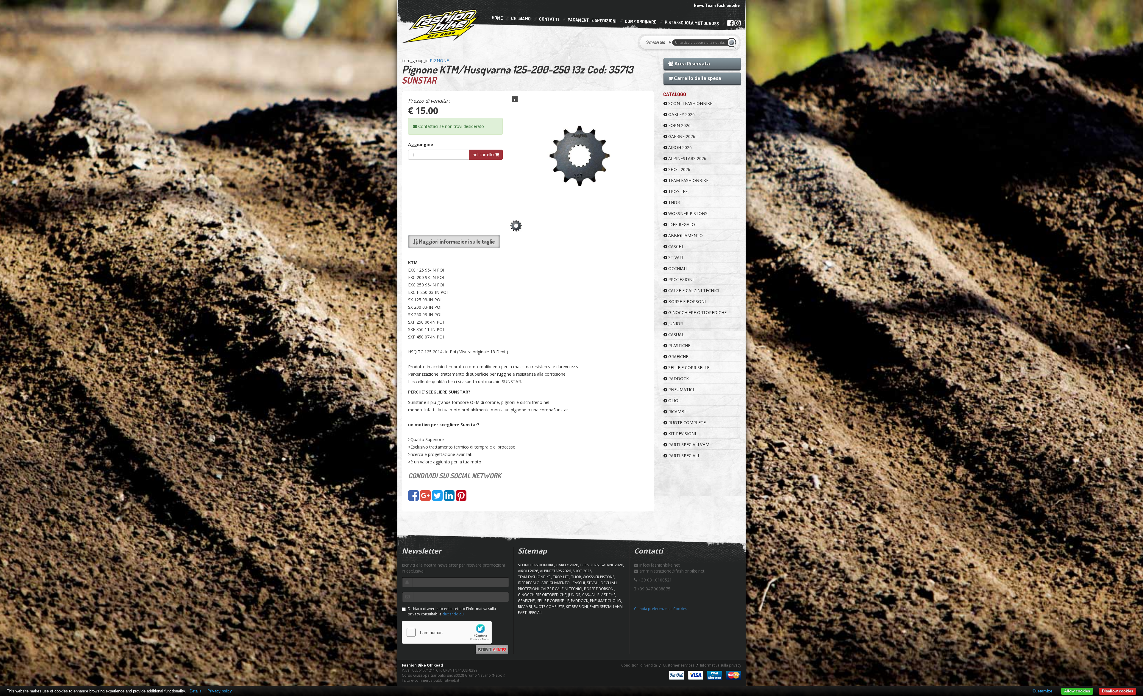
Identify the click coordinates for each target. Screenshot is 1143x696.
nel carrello (484, 154)
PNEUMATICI (680, 389)
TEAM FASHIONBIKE (687, 180)
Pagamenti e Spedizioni (592, 20)
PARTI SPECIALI (683, 455)
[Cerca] (733, 42)
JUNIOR (675, 323)
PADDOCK (678, 378)
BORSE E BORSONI (686, 301)
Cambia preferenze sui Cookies (660, 608)
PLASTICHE (678, 345)
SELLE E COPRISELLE (688, 367)
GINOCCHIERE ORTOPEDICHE (697, 312)
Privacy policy (219, 691)
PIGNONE (439, 60)
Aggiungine (420, 144)
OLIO (672, 400)
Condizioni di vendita (639, 665)
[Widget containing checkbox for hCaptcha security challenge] (447, 632)
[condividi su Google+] (425, 498)
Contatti (549, 19)
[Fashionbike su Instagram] (737, 24)
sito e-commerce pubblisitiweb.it (431, 680)
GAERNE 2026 (681, 136)
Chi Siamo (521, 18)
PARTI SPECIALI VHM (688, 444)
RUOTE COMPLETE (686, 422)
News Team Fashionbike (717, 5)
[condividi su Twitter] (437, 498)
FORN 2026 (679, 125)
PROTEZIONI (680, 279)
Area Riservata (691, 63)
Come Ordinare (640, 21)
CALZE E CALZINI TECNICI (693, 290)
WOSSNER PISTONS (687, 213)
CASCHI (675, 246)
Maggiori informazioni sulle (456, 241)
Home (497, 18)
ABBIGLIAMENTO (685, 235)
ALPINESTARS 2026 (686, 158)
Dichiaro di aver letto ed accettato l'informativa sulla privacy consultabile (452, 611)
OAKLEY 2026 (681, 114)
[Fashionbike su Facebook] (730, 24)
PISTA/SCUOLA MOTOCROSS (692, 23)
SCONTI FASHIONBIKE (689, 103)
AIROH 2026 (679, 147)
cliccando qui (453, 614)
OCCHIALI (677, 268)
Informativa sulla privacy (720, 665)
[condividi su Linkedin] (449, 498)
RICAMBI (676, 411)
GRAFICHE (677, 356)
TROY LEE (677, 191)
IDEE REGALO (681, 224)
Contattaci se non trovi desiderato (450, 126)
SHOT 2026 (678, 169)
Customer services (678, 665)
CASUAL (675, 334)
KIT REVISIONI (681, 433)
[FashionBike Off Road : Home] (441, 26)
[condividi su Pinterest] (461, 498)
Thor (673, 202)
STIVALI (675, 257)
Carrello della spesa (697, 78)
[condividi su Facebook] (413, 498)
